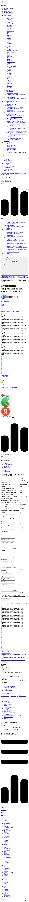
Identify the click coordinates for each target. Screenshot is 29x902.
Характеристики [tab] (8, 464)
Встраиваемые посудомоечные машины (17, 131)
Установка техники (12, 150)
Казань (8, 36)
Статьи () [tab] (6, 470)
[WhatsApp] (14, 297)
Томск (9, 15)
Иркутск (9, 35)
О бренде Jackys (11, 143)
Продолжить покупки (6, 11)
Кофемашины (10, 136)
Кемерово (9, 39)
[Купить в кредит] (2, 457)
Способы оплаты (11, 148)
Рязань (8, 63)
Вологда (9, 28)
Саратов (9, 69)
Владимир (9, 25)
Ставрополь (10, 73)
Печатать (3, 298)
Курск (8, 46)
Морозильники (8, 112)
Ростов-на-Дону (11, 62)
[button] (6, 455)
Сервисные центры (12, 145)
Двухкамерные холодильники (15, 108)
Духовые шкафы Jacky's (16, 117)
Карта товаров (14, 696)
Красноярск (10, 45)
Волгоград (9, 26)
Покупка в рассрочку (12, 149)
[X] (10, 297)
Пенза (8, 57)
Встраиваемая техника (10, 114)
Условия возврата (8, 717)
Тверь (8, 76)
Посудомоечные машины (10, 101)
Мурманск (9, 49)
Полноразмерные (11, 104)
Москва (9, 16)
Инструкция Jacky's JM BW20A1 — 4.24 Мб (15, 604)
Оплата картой (8, 711)
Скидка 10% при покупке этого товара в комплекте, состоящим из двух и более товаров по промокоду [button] (14, 259)
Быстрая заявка (5, 396)
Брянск (9, 22)
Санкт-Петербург (11, 66)
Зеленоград (10, 88)
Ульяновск (9, 83)
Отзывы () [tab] (7, 467)
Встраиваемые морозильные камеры (16, 122)
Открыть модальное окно (7, 12)
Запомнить (3, 295)
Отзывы (6, 718)
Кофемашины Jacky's (15, 138)
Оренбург (9, 56)
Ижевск (9, 33)
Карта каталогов (5, 696)
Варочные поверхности (13, 118)
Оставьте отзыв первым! (12, 311)
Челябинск (9, 86)
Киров (8, 40)
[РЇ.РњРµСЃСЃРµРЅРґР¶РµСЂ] (1, 297)
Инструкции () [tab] (8, 471)
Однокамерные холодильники (15, 107)
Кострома (9, 42)
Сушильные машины (9, 97)
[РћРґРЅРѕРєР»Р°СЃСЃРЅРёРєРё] (6, 297)
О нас (5, 705)
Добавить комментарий (7, 574)
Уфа (8, 84)
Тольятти (9, 77)
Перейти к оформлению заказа (8, 650)
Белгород (9, 21)
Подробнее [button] (8, 598)
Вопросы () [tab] (7, 468)
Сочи (8, 71)
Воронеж (9, 29)
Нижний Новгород (12, 50)
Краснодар (9, 43)
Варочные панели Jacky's (16, 119)
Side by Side (10, 110)
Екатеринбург (10, 31)
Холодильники (8, 105)
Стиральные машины (9, 90)
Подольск (9, 60)
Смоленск (9, 70)
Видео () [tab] (6, 466)
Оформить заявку (5, 9)
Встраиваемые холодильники (14, 127)
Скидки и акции (8, 719)
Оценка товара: (5, 531)
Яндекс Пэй (7, 702)
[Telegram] (8, 297)
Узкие (8, 103)
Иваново (9, 32)
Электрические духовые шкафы (15, 115)
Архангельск (10, 18)
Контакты (9, 142)
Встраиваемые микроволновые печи (16, 132)
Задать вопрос (5, 600)
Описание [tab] (6, 463)
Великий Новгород (12, 24)
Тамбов (9, 74)
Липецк (9, 48)
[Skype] (17, 297)
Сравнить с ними (5, 653)
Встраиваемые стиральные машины (16, 121)
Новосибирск (10, 52)
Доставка (9, 146)
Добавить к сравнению (7, 454)
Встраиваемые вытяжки (13, 139)
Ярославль (9, 87)
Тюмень (9, 81)
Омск (8, 53)
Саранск (9, 67)
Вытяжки (6, 141)
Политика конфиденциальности (12, 715)
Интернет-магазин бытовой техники (10, 276)
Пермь (8, 59)
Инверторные (10, 91)
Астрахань (9, 19)
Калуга (9, 38)
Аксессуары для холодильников (15, 111)
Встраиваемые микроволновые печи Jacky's (12, 279)
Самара (9, 64)
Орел (8, 55)
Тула (8, 80)
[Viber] (12, 297)
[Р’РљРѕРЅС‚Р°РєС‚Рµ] (4, 297)
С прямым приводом (12, 93)
